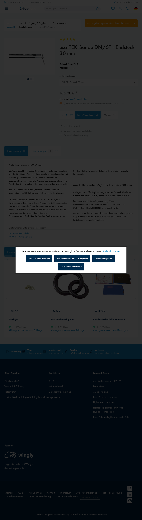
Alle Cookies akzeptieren (71, 266)
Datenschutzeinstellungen (39, 258)
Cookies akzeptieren (103, 258)
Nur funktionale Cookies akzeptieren (72, 258)
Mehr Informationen (112, 251)
